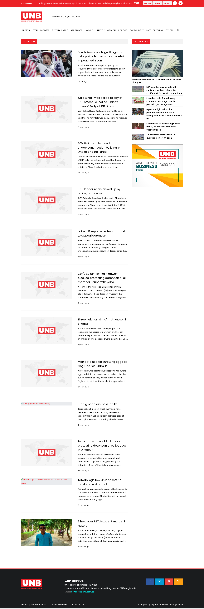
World (89, 30)
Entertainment (60, 30)
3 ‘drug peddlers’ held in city (97, 404)
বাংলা (136, 3)
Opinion (111, 30)
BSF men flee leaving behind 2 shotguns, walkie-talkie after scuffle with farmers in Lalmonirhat (164, 90)
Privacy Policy (40, 604)
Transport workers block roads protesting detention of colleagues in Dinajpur (102, 445)
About (24, 604)
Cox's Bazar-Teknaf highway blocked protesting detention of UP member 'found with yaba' (102, 278)
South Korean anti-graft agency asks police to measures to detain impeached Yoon (101, 56)
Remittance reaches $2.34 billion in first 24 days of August (156, 81)
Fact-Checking (154, 30)
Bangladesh (76, 30)
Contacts (78, 604)
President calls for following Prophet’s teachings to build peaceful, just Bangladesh (161, 101)
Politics (122, 30)
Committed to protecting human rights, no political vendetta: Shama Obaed (163, 126)
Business (44, 30)
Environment (137, 30)
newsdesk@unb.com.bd (79, 591)
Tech (35, 30)
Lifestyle (100, 30)
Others (169, 30)
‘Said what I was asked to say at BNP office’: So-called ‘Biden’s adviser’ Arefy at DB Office (100, 102)
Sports (26, 30)
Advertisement (60, 604)
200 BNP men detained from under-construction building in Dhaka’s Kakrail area (99, 147)
